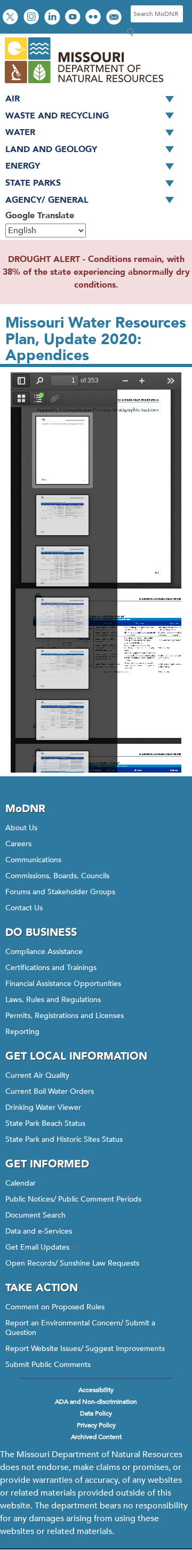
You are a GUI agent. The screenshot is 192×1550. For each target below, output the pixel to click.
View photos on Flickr (94, 18)
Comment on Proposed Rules (55, 1307)
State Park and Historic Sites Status (64, 1139)
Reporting (22, 1032)
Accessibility (96, 1390)
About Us (21, 828)
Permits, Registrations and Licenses (64, 1016)
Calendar (20, 1183)
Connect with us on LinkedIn (53, 18)
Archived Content (96, 1437)
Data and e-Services (38, 1231)
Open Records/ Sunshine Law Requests (72, 1263)
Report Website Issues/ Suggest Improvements (85, 1349)
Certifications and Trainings (51, 968)
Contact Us (24, 908)
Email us (115, 18)
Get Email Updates (37, 1247)
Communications (33, 860)
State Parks (33, 183)
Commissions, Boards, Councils (57, 876)
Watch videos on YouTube (74, 18)
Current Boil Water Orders (49, 1091)
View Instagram (32, 18)
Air (12, 99)
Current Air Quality (37, 1075)
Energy (22, 166)
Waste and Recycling (57, 116)
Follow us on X (12, 18)
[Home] (83, 84)
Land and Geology (51, 149)
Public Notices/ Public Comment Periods (73, 1199)
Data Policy (96, 1413)
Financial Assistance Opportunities (63, 984)
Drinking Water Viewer (43, 1107)
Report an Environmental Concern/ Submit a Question (80, 1328)
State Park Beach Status (45, 1123)
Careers (18, 844)
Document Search (35, 1215)
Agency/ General (47, 200)
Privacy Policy (96, 1425)
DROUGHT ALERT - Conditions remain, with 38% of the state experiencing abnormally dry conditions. (96, 272)
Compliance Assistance (44, 952)
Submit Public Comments (48, 1365)
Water (20, 132)
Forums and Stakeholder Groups (60, 892)
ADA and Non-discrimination (96, 1401)
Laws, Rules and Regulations (53, 1000)
